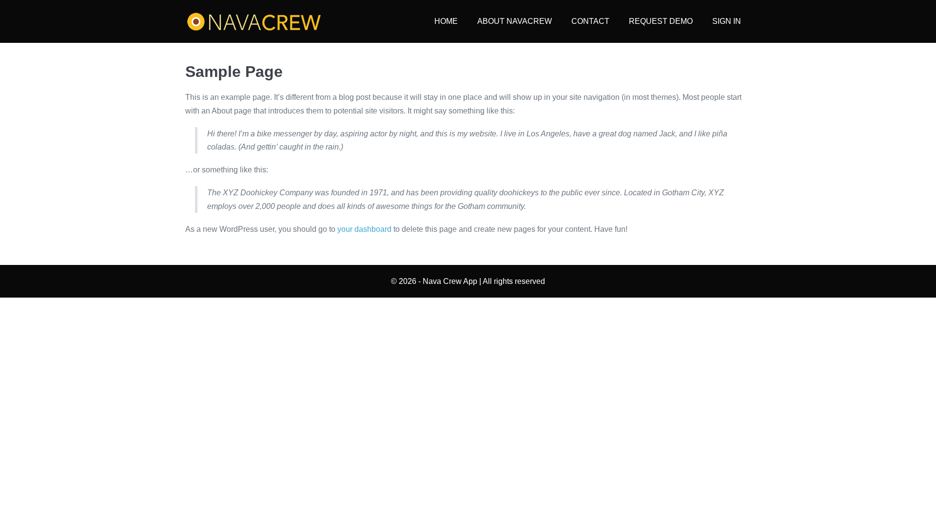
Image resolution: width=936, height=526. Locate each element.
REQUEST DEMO (661, 21)
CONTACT (590, 21)
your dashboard (364, 229)
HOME (446, 21)
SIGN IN (726, 21)
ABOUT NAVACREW (514, 21)
